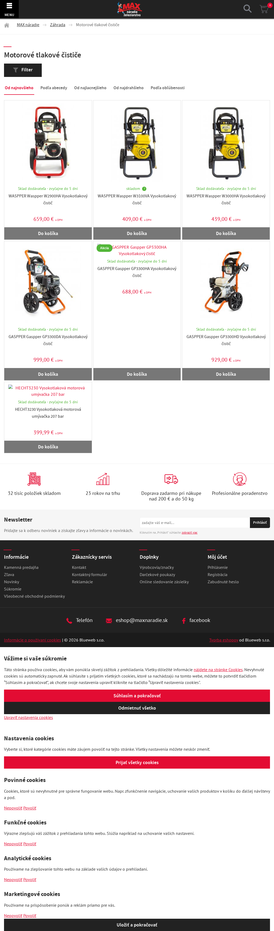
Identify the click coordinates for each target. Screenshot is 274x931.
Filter (26, 69)
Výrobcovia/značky (157, 567)
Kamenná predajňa (21, 567)
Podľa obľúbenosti (168, 88)
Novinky (11, 581)
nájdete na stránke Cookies (218, 669)
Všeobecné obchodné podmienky (34, 596)
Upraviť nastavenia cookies (28, 717)
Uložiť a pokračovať (137, 925)
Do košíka (48, 233)
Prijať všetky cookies (137, 762)
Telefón (84, 620)
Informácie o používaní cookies (32, 640)
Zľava (9, 574)
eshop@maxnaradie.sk (141, 620)
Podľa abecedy (53, 88)
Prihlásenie (218, 567)
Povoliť (29, 808)
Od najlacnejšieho (90, 88)
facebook (199, 620)
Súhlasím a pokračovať (137, 696)
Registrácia (217, 574)
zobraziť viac (189, 532)
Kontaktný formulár (89, 574)
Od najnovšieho (19, 88)
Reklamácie (82, 581)
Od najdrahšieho (128, 88)
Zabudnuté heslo (223, 581)
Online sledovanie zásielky (164, 581)
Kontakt (79, 567)
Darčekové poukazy (157, 574)
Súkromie (12, 589)
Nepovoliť (13, 808)
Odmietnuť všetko (137, 708)
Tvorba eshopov (223, 640)
